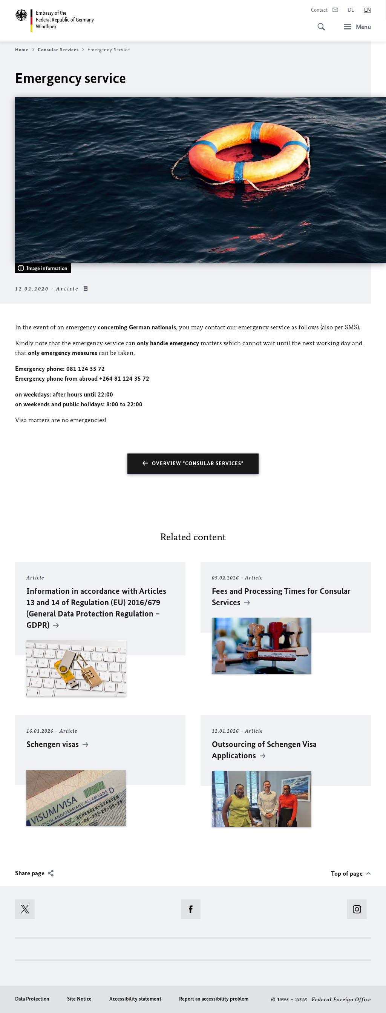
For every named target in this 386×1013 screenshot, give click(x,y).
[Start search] (319, 22)
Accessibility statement (135, 999)
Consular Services (58, 49)
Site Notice (79, 999)
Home (22, 49)
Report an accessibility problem (213, 999)
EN (367, 10)
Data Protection (32, 999)
